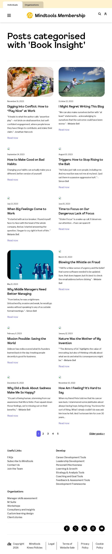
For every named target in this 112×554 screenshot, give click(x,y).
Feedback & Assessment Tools (73, 480)
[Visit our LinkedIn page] (84, 528)
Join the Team (15, 468)
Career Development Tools (71, 457)
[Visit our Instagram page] (93, 528)
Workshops (13, 505)
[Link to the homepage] (56, 15)
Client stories (14, 517)
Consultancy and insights (21, 509)
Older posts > (97, 433)
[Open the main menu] (9, 15)
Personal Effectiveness (69, 465)
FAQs (10, 457)
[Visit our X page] (75, 528)
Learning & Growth (66, 468)
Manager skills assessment (22, 498)
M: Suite (11, 502)
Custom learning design (20, 513)
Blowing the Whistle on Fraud (79, 262)
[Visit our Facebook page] (67, 528)
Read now (12, 138)
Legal (51, 543)
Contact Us (13, 465)
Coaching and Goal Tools (69, 476)
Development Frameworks (71, 484)
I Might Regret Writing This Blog (82, 106)
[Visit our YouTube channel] (102, 528)
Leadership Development (70, 461)
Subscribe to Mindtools (20, 461)
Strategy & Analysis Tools (70, 472)
